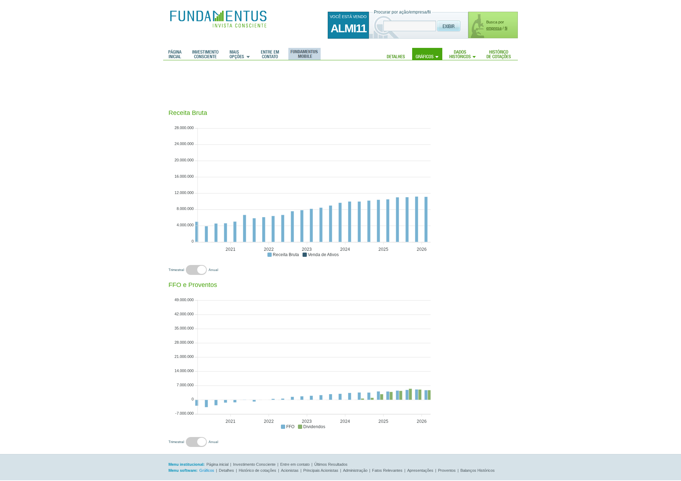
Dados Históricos (463, 54)
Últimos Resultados (331, 464)
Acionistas (290, 470)
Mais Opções (240, 54)
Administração (355, 470)
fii (506, 28)
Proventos (447, 470)
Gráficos (427, 54)
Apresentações (420, 470)
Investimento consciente (205, 54)
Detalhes (396, 54)
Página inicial (175, 54)
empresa (494, 28)
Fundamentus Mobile (303, 54)
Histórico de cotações (498, 54)
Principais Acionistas (320, 470)
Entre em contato (270, 54)
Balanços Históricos (477, 470)
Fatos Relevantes (387, 470)
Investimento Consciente (254, 464)
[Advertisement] (297, 85)
